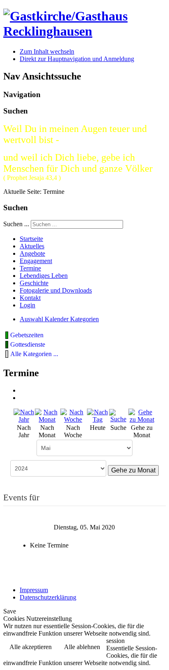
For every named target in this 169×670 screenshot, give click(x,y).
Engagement (36, 260)
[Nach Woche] (73, 415)
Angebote (32, 253)
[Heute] (97, 415)
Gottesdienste (27, 344)
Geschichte (34, 282)
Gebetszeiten (26, 335)
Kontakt (30, 297)
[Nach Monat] (47, 415)
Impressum (34, 589)
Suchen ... (16, 223)
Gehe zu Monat (133, 470)
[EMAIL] (22, 397)
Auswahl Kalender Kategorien (59, 319)
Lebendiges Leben (44, 275)
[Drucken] (22, 390)
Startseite (31, 238)
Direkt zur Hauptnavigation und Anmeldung (77, 58)
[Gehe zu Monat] (141, 415)
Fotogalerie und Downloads (56, 290)
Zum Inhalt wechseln (47, 51)
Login (27, 305)
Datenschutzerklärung (48, 597)
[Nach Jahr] (24, 415)
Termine (30, 268)
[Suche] (118, 415)
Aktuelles (32, 246)
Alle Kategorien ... (34, 353)
